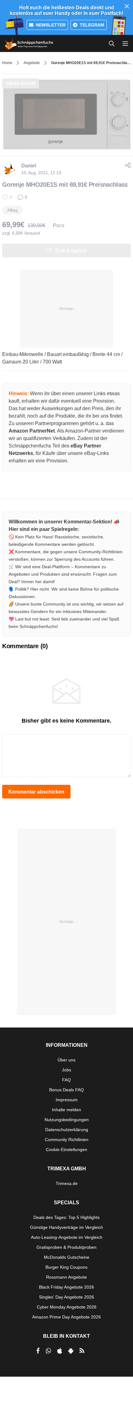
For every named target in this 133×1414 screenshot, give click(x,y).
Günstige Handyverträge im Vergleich (66, 1227)
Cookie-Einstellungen (66, 1149)
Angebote (32, 63)
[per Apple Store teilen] (59, 1351)
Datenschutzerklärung (66, 1129)
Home (7, 63)
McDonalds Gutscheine (66, 1257)
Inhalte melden (66, 1109)
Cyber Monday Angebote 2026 (67, 1306)
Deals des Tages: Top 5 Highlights (66, 1217)
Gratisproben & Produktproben (66, 1247)
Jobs (66, 1069)
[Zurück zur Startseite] (29, 43)
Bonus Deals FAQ (66, 1089)
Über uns (66, 1059)
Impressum (67, 1099)
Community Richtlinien (66, 1139)
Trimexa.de (67, 1183)
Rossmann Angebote (66, 1277)
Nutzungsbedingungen (67, 1119)
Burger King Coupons (66, 1267)
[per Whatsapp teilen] (48, 1351)
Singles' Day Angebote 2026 (66, 1297)
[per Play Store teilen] (70, 1351)
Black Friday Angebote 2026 (66, 1287)
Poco (58, 225)
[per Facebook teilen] (38, 1351)
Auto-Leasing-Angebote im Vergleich (66, 1237)
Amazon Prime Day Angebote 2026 (66, 1316)
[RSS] (81, 1351)
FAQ (66, 1079)
